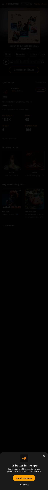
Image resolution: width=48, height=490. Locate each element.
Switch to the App (24, 478)
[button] (24, 245)
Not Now (24, 484)
